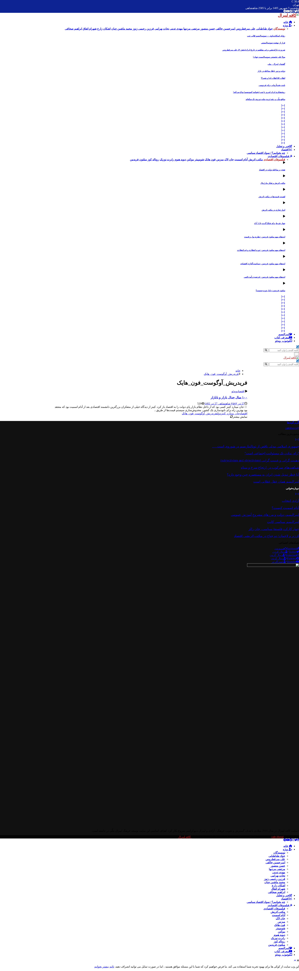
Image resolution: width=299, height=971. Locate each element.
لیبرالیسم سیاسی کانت (283, 522)
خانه (286, 22)
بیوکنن (281, 931)
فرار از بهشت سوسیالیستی (273, 43)
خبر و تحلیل (282, 146)
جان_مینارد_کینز (230, 413)
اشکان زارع (278, 885)
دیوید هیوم (279, 934)
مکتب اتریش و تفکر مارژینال (272, 183)
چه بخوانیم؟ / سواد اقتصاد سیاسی (266, 152)
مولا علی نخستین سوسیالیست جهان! (269, 57)
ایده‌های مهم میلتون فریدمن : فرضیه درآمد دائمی (264, 277)
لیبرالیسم (283, 334)
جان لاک (280, 918)
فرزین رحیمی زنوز (274, 878)
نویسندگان (279, 852)
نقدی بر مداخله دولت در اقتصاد (272, 170)
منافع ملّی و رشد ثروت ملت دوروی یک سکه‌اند (265, 99)
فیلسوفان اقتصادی (279, 156)
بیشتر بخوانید (101, 966)
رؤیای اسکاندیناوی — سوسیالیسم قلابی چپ (266, 36)
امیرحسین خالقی (275, 862)
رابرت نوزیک (278, 938)
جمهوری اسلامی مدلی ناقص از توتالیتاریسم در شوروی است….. (255, 446)
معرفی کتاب (281, 337)
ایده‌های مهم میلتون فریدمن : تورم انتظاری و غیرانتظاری (261, 250)
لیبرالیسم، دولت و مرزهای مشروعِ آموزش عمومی (265, 515)
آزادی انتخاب (290, 501)
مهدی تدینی (278, 872)
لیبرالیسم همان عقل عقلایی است (276, 481)
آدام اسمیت (278, 915)
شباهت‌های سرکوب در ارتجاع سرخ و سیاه (270, 467)
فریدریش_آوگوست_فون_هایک (199, 413)
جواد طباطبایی (277, 855)
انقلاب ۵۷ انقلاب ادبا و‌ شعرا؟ (273, 78)
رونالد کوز (279, 941)
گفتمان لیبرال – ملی (276, 64)
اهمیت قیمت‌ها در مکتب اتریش (272, 196)
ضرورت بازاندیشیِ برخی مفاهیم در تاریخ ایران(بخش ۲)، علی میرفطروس (253, 50)
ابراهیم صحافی (276, 892)
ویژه (286, 25)
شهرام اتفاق (278, 888)
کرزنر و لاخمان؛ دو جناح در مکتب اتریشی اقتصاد (266, 536)
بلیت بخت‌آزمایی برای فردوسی (272, 85)
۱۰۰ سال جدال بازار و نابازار (229, 397)
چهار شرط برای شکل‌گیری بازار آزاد (269, 223)
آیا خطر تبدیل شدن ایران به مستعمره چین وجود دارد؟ (263, 474)
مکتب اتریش (278, 911)
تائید (112, 966)
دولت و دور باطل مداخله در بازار (271, 71)
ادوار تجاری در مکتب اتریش (273, 210)
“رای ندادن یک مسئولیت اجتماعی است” (271, 453)
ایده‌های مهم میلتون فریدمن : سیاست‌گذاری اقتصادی (262, 263)
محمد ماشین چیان (274, 882)
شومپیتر (280, 928)
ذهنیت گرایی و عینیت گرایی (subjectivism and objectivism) (259, 460)
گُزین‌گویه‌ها (293, 422)
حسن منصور (278, 865)
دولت (219, 413)
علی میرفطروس (275, 859)
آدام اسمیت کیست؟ (285, 508)
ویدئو (234, 391)
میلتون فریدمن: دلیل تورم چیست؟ (270, 290)
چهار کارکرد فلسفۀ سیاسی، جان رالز (273, 529)
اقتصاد (285, 149)
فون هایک (279, 925)
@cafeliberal (292, 428)
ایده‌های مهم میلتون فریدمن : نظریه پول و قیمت (264, 237)
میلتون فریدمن (276, 944)
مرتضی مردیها (277, 869)
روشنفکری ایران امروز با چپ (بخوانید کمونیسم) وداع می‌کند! (259, 92)
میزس (281, 921)
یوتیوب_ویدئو (282, 340)
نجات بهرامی (278, 875)
